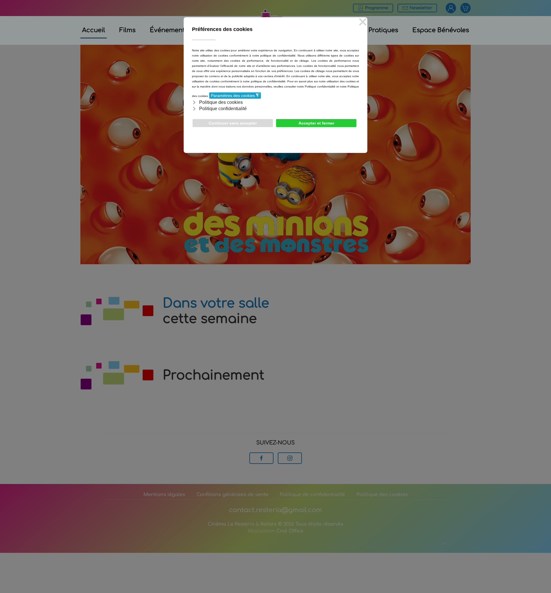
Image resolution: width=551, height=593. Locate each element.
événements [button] (169, 30)
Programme (376, 8)
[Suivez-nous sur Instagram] (290, 458)
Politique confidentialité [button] (223, 108)
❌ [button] (363, 22)
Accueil (93, 30)
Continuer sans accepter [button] (233, 123)
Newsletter (421, 8)
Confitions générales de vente (232, 494)
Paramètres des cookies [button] (235, 95)
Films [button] (127, 30)
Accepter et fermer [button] (316, 123)
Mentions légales (164, 494)
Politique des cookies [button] (221, 102)
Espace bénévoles (440, 30)
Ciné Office (289, 531)
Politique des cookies (382, 494)
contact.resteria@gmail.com (275, 510)
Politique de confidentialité (312, 494)
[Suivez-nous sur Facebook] (261, 458)
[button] (444, 544)
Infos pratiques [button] (375, 30)
